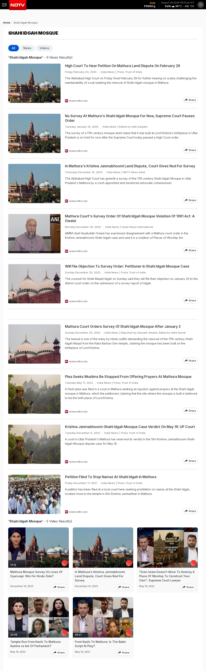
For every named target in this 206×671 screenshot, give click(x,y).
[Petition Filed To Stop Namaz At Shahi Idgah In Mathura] (34, 494)
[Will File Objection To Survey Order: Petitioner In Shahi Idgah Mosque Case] (34, 283)
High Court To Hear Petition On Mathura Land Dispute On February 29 (122, 66)
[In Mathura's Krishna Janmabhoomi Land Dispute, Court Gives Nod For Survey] (34, 183)
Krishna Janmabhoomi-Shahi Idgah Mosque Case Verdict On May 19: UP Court (130, 427)
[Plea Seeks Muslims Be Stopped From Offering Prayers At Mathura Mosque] (34, 394)
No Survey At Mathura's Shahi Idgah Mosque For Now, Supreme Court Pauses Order (130, 118)
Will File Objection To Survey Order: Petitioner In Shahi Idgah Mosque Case (127, 266)
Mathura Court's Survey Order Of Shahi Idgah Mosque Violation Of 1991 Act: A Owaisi (130, 218)
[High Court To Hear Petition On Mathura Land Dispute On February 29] (34, 83)
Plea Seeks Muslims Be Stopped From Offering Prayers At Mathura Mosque (128, 377)
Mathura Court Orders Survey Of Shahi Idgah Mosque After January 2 (123, 327)
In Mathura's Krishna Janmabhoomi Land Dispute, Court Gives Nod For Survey (130, 166)
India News (108, 71)
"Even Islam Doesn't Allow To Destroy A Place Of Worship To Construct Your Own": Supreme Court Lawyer (167, 576)
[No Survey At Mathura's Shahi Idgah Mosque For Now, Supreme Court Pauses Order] (34, 133)
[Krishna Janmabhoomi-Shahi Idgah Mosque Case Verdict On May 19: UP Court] (34, 444)
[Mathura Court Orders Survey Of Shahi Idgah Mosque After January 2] (34, 344)
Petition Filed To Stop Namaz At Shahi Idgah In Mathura (110, 477)
